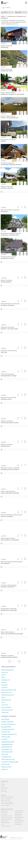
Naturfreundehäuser (19, 817)
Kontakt (3, 786)
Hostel (2, 824)
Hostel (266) (4, 739)
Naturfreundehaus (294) (7, 751)
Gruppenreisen (4, 820)
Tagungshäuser (18, 824)
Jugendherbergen (19, 812)
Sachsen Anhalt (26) (6, 707)
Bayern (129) (4, 672)
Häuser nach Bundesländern (7, 796)
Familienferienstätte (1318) (7, 729)
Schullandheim (18, 819)
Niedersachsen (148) (6, 692)
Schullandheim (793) (6, 756)
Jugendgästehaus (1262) (7, 744)
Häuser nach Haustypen (6, 802)
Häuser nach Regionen (6, 798)
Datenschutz (4, 791)
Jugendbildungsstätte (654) (7, 741)
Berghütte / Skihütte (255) (7, 721)
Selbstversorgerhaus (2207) (8, 759)
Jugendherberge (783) (6, 746)
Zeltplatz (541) (4, 769)
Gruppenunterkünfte (5, 822)
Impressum (3, 789)
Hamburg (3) (4, 685)
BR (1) (3, 677)
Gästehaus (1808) (5, 736)
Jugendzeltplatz (18, 814)
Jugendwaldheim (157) (6, 749)
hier (17, 23)
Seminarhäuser (18, 822)
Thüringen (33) (4, 712)
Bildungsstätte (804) (6, 726)
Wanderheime (4, 814)
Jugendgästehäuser (19, 810)
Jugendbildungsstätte (6, 825)
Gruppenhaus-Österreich (6, 817)
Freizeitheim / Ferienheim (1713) (9, 734)
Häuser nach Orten (5, 800)
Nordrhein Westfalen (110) (7, 695)
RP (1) (3, 702)
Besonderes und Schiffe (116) (8, 724)
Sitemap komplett (5, 805)
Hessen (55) (4, 687)
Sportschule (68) (5, 764)
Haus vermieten (4, 788)
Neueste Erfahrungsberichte (7, 803)
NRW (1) (3, 697)
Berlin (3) (3, 675)
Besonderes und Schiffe (6, 815)
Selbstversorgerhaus (19, 820)
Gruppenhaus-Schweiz (6, 819)
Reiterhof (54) (4, 754)
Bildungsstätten (4, 810)
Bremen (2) (4, 682)
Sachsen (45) (4, 705)
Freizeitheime (4, 812)
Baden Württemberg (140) (7, 670)
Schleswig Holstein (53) (6, 710)
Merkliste (3, 784)
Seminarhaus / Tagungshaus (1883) (9, 761)
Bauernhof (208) (5, 719)
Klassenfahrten (18, 815)
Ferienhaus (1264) (5, 731)
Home (2, 783)
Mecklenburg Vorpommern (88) (8, 690)
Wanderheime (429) (6, 766)
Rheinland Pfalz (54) (6, 700)
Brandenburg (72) (5, 680)
